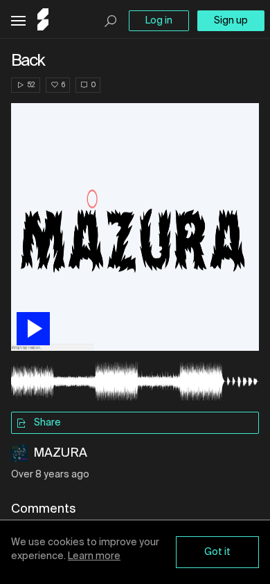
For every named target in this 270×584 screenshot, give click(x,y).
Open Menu (18, 21)
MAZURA (60, 453)
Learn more (94, 556)
